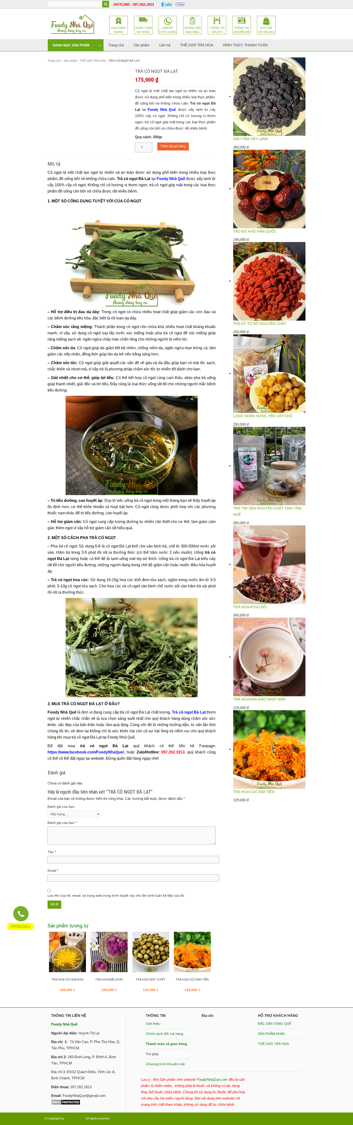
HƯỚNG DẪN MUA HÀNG (192, 29)
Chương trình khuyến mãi (165, 1064)
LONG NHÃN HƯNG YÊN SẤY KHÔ (262, 416)
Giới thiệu (153, 1024)
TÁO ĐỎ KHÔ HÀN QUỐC (255, 231)
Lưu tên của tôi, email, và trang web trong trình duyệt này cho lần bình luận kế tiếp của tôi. (116, 895)
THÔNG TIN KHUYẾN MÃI (242, 29)
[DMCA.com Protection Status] (65, 1102)
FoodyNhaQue (74, 1118)
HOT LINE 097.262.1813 (266, 29)
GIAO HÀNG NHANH (118, 29)
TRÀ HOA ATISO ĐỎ (250, 607)
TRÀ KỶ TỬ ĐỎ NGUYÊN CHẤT (259, 324)
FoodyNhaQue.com (212, 1079)
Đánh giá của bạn (61, 806)
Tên (52, 852)
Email (53, 870)
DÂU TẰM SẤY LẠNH (250, 139)
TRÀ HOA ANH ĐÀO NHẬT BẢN (259, 699)
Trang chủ (54, 60)
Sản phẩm (70, 60)
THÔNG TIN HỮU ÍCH (217, 29)
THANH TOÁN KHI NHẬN (143, 29)
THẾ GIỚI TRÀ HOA (93, 60)
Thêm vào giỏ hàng (173, 146)
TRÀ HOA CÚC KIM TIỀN (253, 792)
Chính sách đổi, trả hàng (164, 1034)
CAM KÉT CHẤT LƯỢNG (168, 29)
